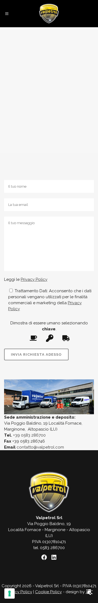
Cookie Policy (48, 591)
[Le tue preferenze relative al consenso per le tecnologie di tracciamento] (9, 593)
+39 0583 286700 (29, 435)
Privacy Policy (34, 279)
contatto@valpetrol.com (40, 447)
